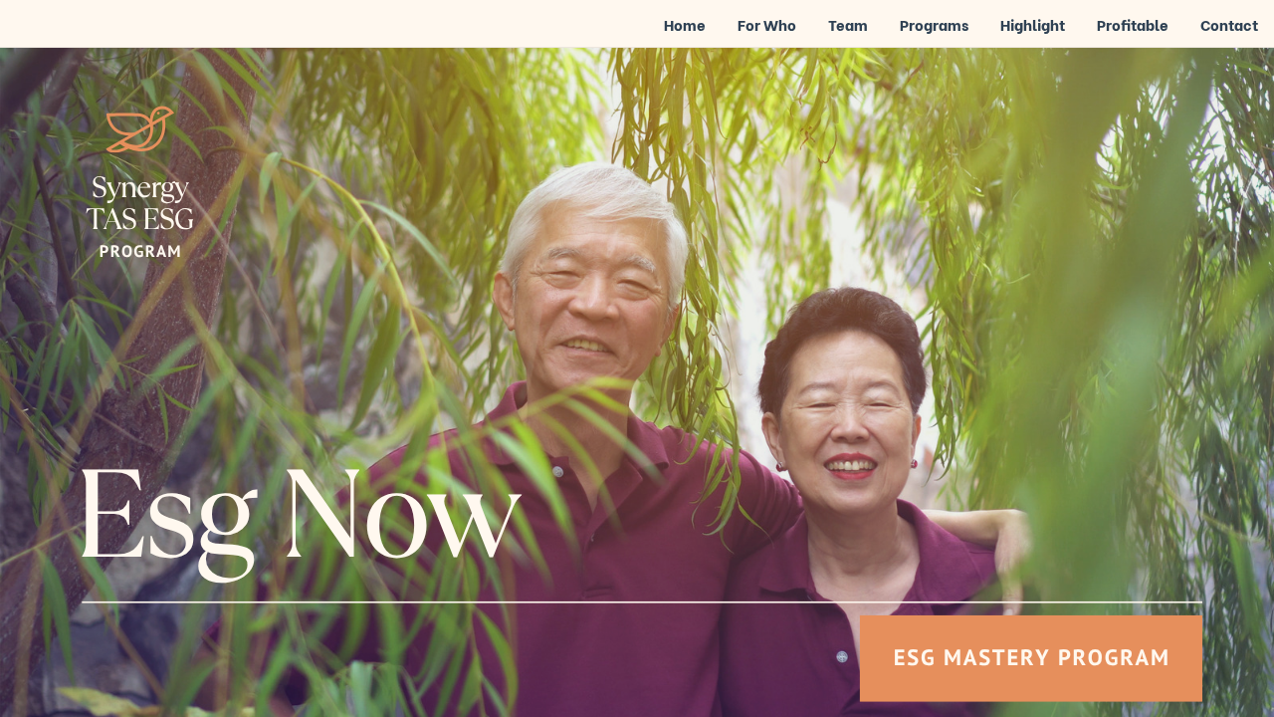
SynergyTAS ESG (139, 203)
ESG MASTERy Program (1032, 656)
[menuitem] (685, 26)
